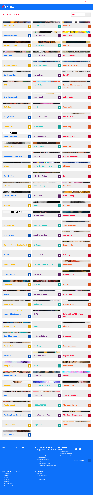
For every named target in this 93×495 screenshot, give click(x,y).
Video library (42, 461)
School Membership (41, 457)
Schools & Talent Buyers (57, 7)
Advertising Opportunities (66, 455)
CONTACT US (87, 7)
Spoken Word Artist (8, 483)
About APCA (46, 7)
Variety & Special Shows (9, 485)
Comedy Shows (7, 473)
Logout (18, 471)
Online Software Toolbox (44, 463)
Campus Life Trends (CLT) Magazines (47, 465)
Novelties (6, 479)
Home (39, 7)
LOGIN (81, 2)
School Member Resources (43, 459)
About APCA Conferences (43, 453)
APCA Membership (64, 451)
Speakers (6, 481)
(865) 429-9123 (42, 479)
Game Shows (7, 475)
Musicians (6, 477)
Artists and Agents (70, 7)
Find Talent (79, 7)
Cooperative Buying (41, 455)
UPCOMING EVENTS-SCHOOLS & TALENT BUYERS (46, 450)
